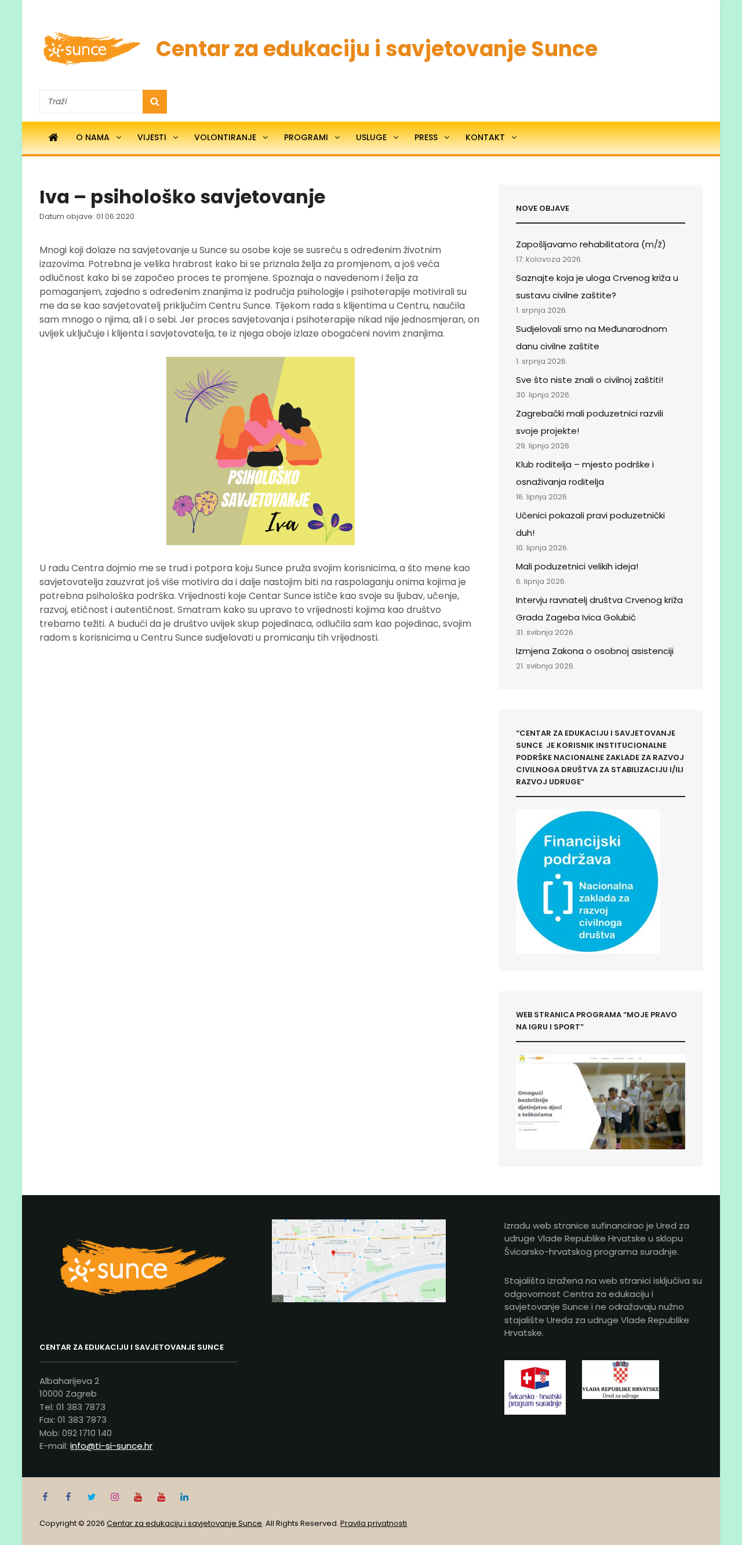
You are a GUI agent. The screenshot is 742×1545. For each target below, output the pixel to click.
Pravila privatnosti (373, 1523)
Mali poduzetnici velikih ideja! (577, 566)
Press (426, 137)
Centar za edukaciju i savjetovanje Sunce (377, 49)
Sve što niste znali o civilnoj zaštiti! (589, 380)
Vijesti (151, 137)
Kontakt (485, 137)
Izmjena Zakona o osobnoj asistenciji (595, 651)
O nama (93, 137)
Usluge (371, 137)
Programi (306, 137)
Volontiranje (225, 137)
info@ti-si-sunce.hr (111, 1446)
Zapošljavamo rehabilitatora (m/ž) (591, 244)
